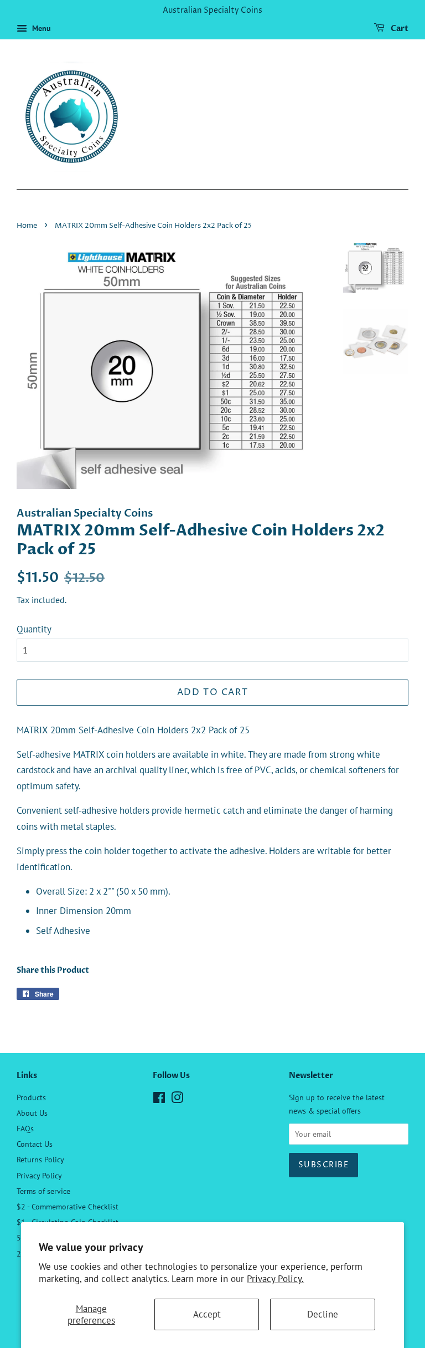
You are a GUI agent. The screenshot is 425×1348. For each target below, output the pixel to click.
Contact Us (35, 1143)
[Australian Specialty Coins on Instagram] (177, 1099)
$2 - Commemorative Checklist (67, 1206)
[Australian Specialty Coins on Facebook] (159, 1099)
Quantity (34, 629)
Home (27, 226)
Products (31, 1097)
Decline (322, 1314)
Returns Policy (40, 1159)
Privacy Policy (39, 1175)
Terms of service (43, 1191)
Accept (207, 1314)
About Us (32, 1112)
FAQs (25, 1128)
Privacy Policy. (275, 1279)
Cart (398, 28)
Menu (40, 28)
